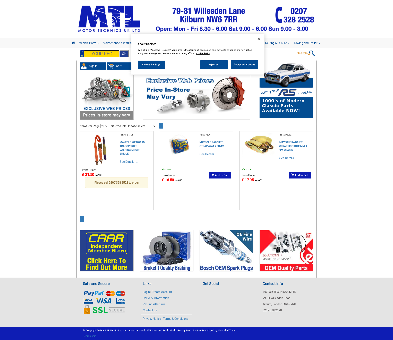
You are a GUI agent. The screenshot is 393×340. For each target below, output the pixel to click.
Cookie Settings (151, 64)
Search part (89, 336)
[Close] (258, 38)
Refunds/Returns (154, 304)
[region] (197, 54)
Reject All (214, 64)
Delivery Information (156, 298)
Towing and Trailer (306, 43)
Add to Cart (221, 175)
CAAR (106, 330)
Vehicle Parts (88, 43)
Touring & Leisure (276, 43)
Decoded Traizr (227, 330)
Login (146, 292)
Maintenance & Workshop (120, 43)
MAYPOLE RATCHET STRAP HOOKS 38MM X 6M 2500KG (293, 146)
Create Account (162, 292)
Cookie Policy (203, 53)
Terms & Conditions (175, 318)
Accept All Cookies (244, 64)
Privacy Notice (152, 318)
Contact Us (150, 310)
